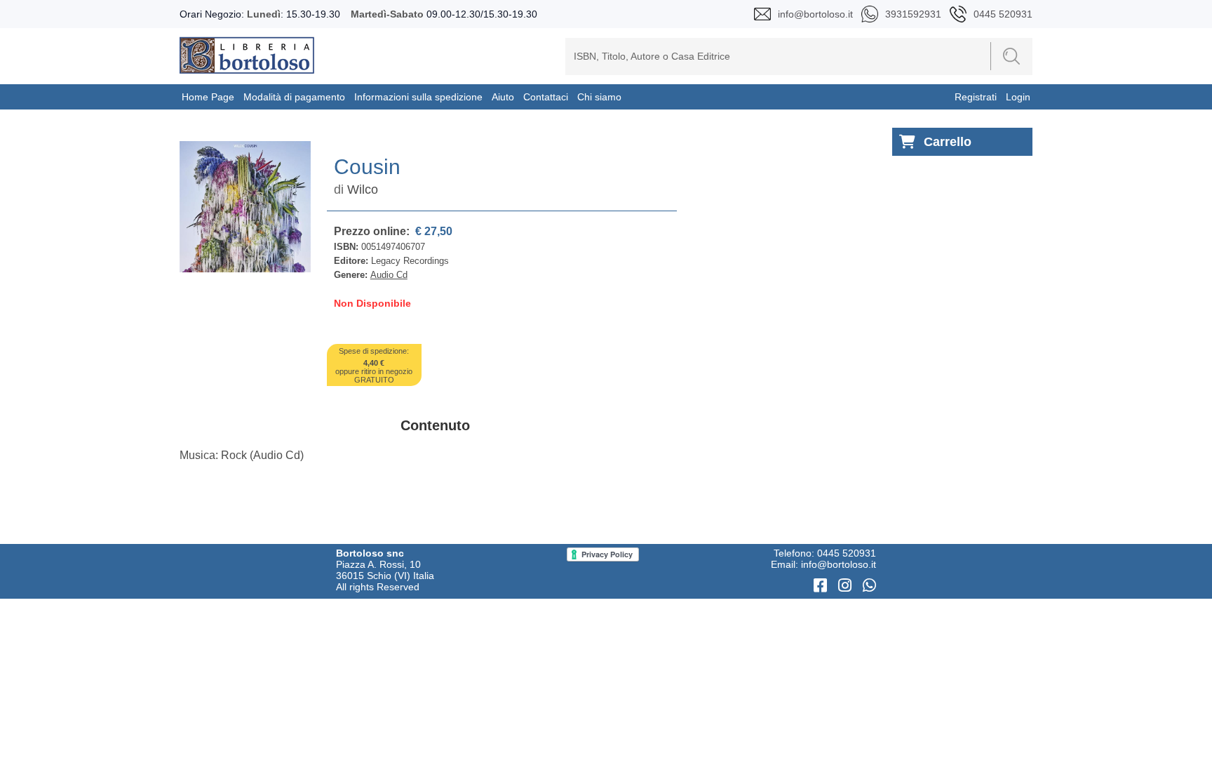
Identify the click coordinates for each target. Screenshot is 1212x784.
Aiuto (503, 96)
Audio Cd (389, 275)
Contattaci (545, 96)
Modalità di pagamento (294, 96)
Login (1018, 96)
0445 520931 (846, 553)
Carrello (947, 142)
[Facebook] (822, 585)
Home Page (208, 96)
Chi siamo (599, 96)
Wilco (362, 189)
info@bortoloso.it (838, 564)
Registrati (976, 96)
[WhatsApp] (869, 585)
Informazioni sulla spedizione (418, 96)
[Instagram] (847, 585)
